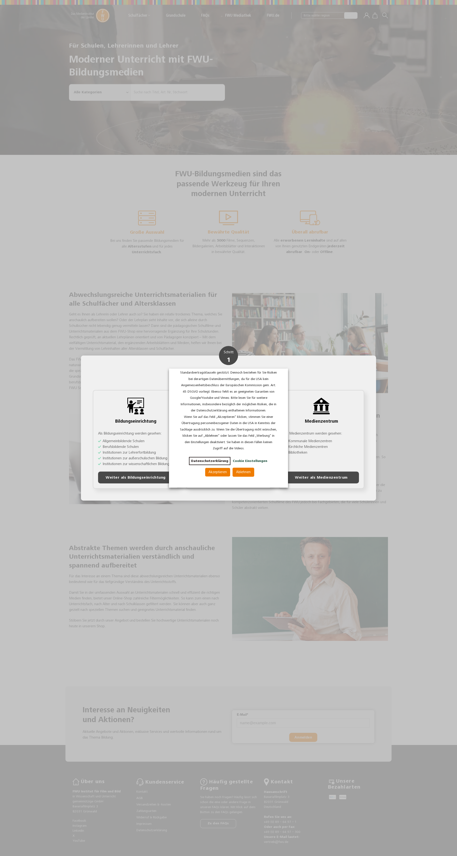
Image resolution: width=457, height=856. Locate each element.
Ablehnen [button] (243, 472)
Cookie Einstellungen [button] (250, 461)
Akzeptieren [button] (218, 472)
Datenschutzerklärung (209, 461)
